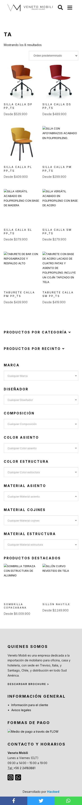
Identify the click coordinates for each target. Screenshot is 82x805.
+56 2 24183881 (24, 768)
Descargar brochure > (28, 684)
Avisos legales (21, 710)
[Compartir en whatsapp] (68, 801)
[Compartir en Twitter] (41, 801)
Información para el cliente (29, 705)
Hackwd (53, 791)
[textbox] (41, 376)
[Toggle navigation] (70, 7)
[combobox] (41, 375)
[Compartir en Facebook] (13, 801)
